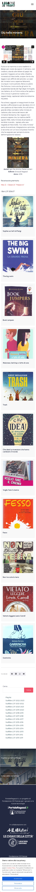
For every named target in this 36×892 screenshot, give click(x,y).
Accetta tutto (18, 878)
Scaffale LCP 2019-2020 (15, 710)
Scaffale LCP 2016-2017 (14, 719)
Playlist (8, 697)
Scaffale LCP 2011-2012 (14, 735)
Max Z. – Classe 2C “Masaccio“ (12, 185)
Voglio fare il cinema (11, 490)
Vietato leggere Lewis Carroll (14, 616)
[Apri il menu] (32, 4)
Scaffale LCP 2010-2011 (14, 738)
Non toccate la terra (11, 577)
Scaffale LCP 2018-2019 (14, 713)
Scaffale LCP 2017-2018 (14, 716)
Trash (5, 405)
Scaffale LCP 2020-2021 (15, 707)
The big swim (8, 276)
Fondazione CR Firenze (18, 856)
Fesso (5, 533)
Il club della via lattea (10, 776)
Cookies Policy (11, 868)
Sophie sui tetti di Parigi (12, 231)
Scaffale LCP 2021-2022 (15, 704)
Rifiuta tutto (18, 888)
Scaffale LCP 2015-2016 (14, 722)
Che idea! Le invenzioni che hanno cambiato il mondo (16, 451)
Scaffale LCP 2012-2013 (14, 732)
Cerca (5, 686)
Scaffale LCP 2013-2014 (15, 728)
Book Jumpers (8, 320)
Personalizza (18, 883)
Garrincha (7, 658)
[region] (18, 875)
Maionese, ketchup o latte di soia (16, 363)
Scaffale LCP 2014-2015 (14, 725)
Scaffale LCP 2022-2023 (15, 701)
